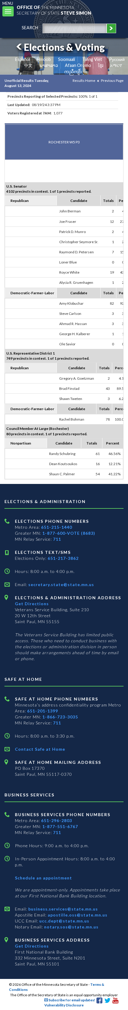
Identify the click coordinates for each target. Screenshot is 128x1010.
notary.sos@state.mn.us (71, 926)
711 (57, 539)
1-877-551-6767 (60, 826)
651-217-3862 (63, 558)
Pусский (117, 59)
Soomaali (66, 59)
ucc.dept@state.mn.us (63, 920)
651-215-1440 (56, 527)
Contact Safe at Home (40, 749)
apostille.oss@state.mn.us (76, 914)
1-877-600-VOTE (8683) (68, 533)
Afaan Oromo (78, 65)
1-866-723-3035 (60, 716)
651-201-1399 (42, 710)
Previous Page (112, 80)
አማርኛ (116, 65)
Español (22, 59)
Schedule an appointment (43, 877)
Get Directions (32, 603)
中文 (28, 65)
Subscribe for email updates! (71, 1000)
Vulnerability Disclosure (64, 1005)
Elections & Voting (64, 47)
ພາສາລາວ (49, 65)
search (30, 27)
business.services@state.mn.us (62, 908)
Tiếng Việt (92, 59)
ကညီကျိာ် (73, 71)
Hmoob (44, 59)
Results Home (84, 80)
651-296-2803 (56, 820)
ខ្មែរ (100, 65)
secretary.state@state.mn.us (60, 584)
